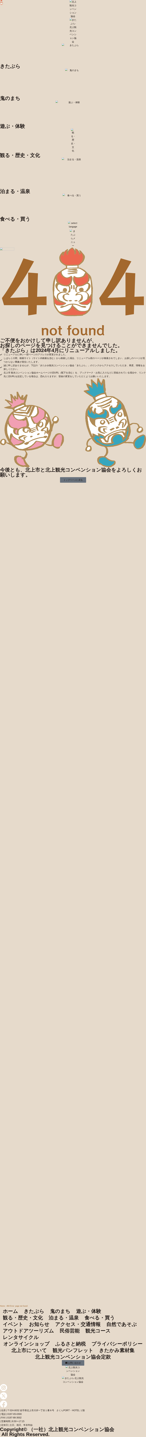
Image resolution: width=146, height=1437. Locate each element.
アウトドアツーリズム (28, 1330)
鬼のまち (60, 1311)
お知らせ (39, 1324)
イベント (13, 1324)
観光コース (98, 1330)
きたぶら (34, 1311)
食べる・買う (100, 1317)
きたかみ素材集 (117, 1350)
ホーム (10, 1311)
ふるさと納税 (70, 1343)
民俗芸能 (70, 1330)
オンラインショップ (26, 1343)
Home (2, 1306)
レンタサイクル (21, 1337)
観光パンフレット (73, 1350)
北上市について (29, 1350)
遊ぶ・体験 (88, 1311)
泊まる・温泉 (64, 1317)
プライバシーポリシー (117, 1343)
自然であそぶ (121, 1324)
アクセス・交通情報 (78, 1324)
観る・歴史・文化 (23, 1317)
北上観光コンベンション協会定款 (73, 1357)
